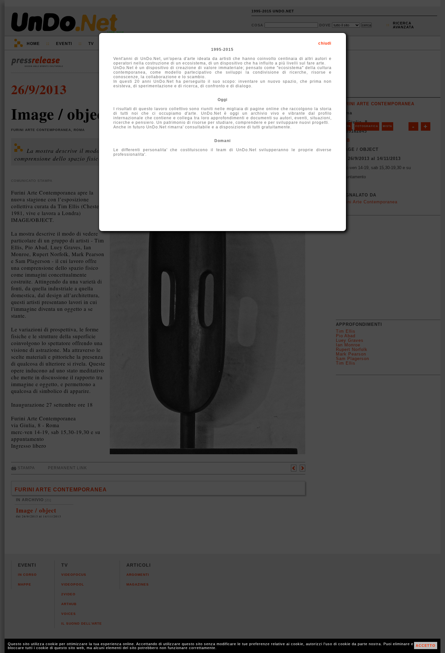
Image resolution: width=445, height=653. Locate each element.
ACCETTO (426, 645)
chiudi (324, 43)
